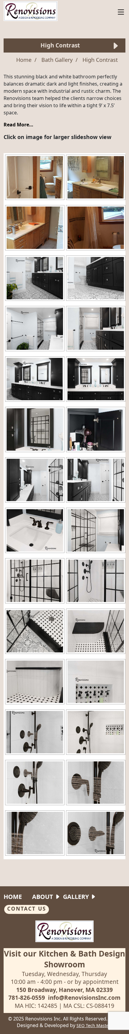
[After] (35, 278)
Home (13, 897)
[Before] (35, 177)
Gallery (76, 897)
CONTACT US (26, 908)
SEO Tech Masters (94, 1025)
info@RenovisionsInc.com (84, 998)
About (42, 897)
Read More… (18, 124)
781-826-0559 (26, 998)
